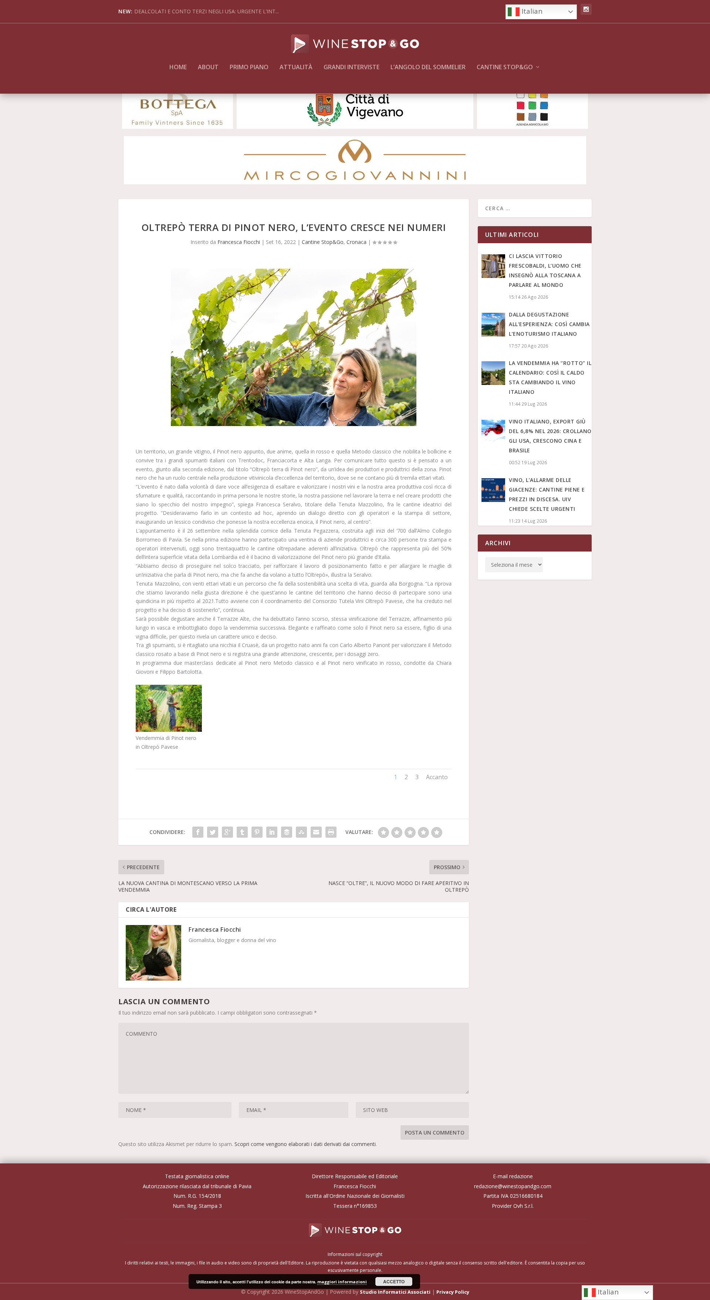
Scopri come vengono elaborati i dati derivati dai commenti (305, 1143)
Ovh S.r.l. (523, 1205)
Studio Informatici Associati (395, 1292)
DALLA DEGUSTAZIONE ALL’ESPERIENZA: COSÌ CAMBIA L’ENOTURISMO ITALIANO (549, 324)
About (208, 67)
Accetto (394, 1281)
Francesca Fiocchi (238, 241)
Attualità (296, 67)
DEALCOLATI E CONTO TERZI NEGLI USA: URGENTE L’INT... (206, 11)
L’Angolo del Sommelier (428, 67)
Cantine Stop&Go (505, 67)
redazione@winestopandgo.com (512, 1186)
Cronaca (356, 241)
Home (178, 67)
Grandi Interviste (351, 67)
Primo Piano (249, 67)
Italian (531, 11)
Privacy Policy (452, 1292)
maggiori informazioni (342, 1281)
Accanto (437, 777)
